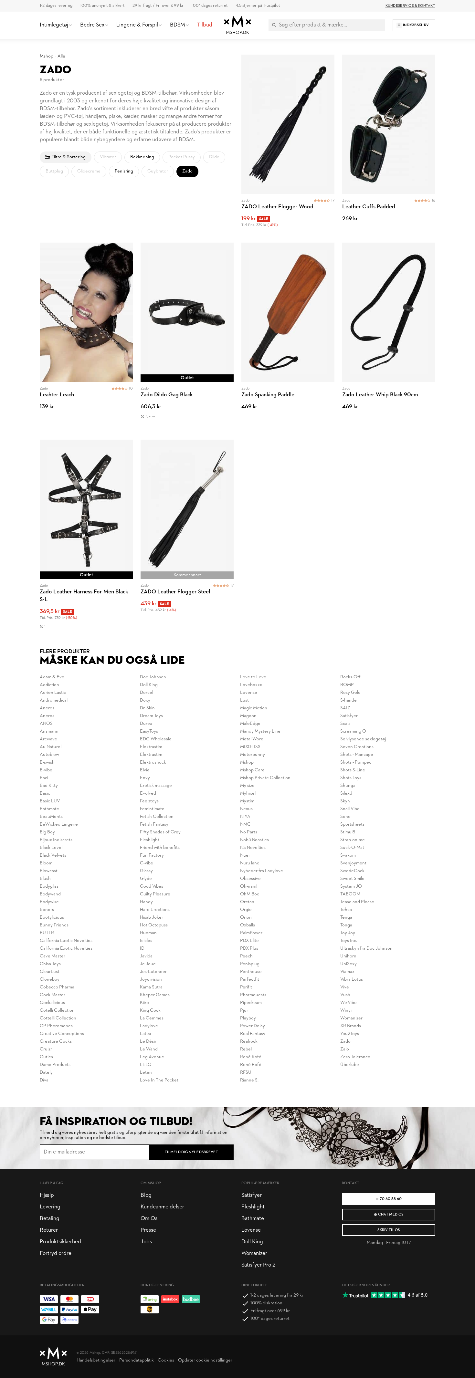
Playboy (248, 1018)
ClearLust (49, 971)
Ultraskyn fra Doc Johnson (366, 948)
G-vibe (146, 863)
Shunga (347, 785)
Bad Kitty (49, 785)
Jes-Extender (153, 971)
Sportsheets (352, 824)
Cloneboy (49, 979)
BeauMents (51, 816)
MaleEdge (250, 723)
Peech (246, 956)
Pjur (244, 1010)
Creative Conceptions (62, 1033)
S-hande (348, 700)
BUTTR (47, 933)
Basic (45, 793)
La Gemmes (152, 1018)
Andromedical (54, 700)
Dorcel (146, 692)
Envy (145, 778)
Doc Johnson (153, 677)
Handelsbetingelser (96, 1360)
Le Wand (149, 1049)
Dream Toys (151, 716)
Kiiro (144, 1002)
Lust (244, 700)
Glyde (146, 878)
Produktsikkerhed (60, 1242)
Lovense (248, 692)
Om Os (149, 1218)
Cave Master (52, 956)
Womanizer (351, 1018)
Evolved (148, 793)
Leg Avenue (152, 1057)
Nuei (244, 855)
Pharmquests (253, 995)
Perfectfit (249, 979)
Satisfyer (349, 716)
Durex (146, 723)
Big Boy (47, 832)
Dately (46, 1072)
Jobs (146, 1242)
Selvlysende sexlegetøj (363, 739)
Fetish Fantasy (154, 824)
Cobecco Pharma (57, 987)
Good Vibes (151, 886)
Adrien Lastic (53, 692)
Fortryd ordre (55, 1253)
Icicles (146, 940)
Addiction (49, 685)
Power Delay (252, 1026)
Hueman (148, 933)
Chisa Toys (50, 964)
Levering (50, 1207)
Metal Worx (251, 739)
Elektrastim (151, 747)
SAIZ (345, 708)
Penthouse (251, 971)
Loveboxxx (251, 685)
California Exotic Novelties (66, 940)
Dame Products (55, 1064)
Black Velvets (53, 855)
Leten (146, 1072)
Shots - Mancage (356, 754)
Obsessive (250, 878)
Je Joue (148, 964)
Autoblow (49, 754)
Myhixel (248, 793)
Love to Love (253, 677)
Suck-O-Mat (352, 847)
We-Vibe (348, 1002)
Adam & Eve (52, 677)
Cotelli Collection (57, 1010)
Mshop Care (252, 770)
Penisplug (249, 964)
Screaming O (353, 731)
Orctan (247, 902)
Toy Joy (347, 933)
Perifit (246, 987)
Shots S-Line (352, 770)
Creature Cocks (56, 1041)
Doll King (149, 685)
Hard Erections (155, 909)
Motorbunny (252, 754)
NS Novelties (253, 847)
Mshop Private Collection (265, 778)
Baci (44, 778)
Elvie (145, 770)
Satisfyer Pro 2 (258, 1265)
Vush (345, 995)
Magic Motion (253, 708)
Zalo (344, 1049)
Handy (146, 902)
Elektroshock (153, 762)
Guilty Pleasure (155, 894)
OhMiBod (249, 894)
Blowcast (49, 871)
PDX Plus (249, 948)
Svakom (348, 855)
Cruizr (46, 1049)
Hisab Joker (151, 917)
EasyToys (149, 731)
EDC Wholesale (156, 739)
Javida (146, 956)
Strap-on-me (352, 840)
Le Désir (148, 1041)
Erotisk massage (156, 785)
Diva (44, 1080)
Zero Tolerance (355, 1057)
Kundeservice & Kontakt (410, 6)
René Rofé (250, 1057)
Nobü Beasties (254, 840)
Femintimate (152, 809)
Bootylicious (52, 917)
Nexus (246, 809)
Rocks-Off (350, 677)
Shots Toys (350, 778)
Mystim (247, 801)
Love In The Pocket (159, 1080)
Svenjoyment (353, 863)
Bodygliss (49, 886)
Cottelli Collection (58, 1018)
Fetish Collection (157, 816)
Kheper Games (155, 995)
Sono (345, 816)
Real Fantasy (252, 1033)
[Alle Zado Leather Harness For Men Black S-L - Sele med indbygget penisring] (86, 541)
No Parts (248, 832)
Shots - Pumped (356, 762)
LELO (146, 1064)
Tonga (346, 925)
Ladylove (149, 1026)
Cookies (166, 1360)
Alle (61, 56)
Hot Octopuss (154, 925)
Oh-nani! (249, 886)
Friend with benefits (160, 847)
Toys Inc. (348, 940)
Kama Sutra (151, 987)
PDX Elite (249, 940)
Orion (246, 917)
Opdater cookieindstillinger (205, 1360)
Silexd (346, 793)
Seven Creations (357, 747)
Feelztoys (149, 801)
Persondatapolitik (136, 1360)
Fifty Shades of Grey (160, 832)
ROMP (347, 685)
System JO (351, 886)
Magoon (248, 716)
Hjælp (47, 1195)
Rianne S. (249, 1080)
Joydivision (151, 979)
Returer (49, 1230)
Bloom (46, 863)
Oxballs (247, 925)
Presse (148, 1230)
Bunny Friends (54, 925)
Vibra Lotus (351, 979)
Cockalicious (52, 1002)
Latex (145, 1033)
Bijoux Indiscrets (56, 840)
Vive (344, 987)
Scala (345, 723)
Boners (47, 909)
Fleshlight (149, 840)
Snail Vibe (350, 809)
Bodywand (50, 894)
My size (247, 785)
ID (142, 948)
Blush (45, 878)
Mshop (46, 56)
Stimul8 (347, 832)
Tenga (346, 917)
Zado (345, 1041)
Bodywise (49, 902)
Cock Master (52, 995)
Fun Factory (152, 855)
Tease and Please (357, 902)
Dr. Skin (147, 708)
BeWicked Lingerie (59, 824)
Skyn (345, 801)
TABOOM (350, 894)
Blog (146, 1195)
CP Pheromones (56, 1026)
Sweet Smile (352, 878)
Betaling (49, 1218)
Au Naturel (50, 747)
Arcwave (48, 739)
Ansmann (49, 731)
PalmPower (251, 933)
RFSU (245, 1072)
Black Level (51, 847)
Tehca (346, 909)
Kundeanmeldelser (162, 1207)
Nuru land (249, 863)
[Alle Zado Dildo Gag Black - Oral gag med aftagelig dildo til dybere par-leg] (187, 337)
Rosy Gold (350, 692)
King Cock (150, 1010)
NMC (245, 824)
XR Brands (350, 1026)
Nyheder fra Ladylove (261, 871)
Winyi (346, 1010)
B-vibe (46, 770)
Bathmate (49, 809)
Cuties (46, 1057)
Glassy (146, 871)
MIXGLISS (250, 747)
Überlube (349, 1064)
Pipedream (251, 1002)
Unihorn (348, 956)
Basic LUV (50, 801)
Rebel (246, 1049)
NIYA (245, 816)
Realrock (249, 1041)
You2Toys (349, 1033)
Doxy (145, 700)
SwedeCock (352, 871)
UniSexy (348, 964)
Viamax (347, 971)
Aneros (47, 708)
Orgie (246, 909)
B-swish (47, 762)
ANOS (46, 723)
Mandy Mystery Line (260, 731)
